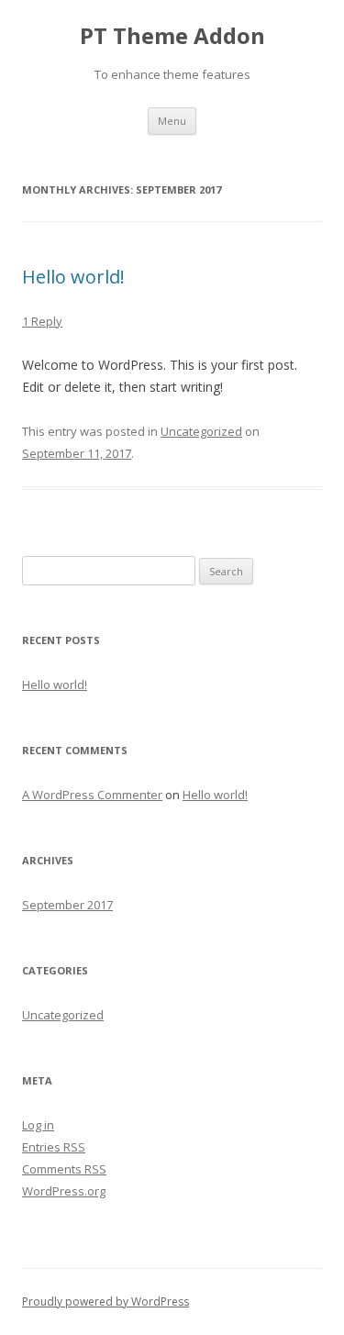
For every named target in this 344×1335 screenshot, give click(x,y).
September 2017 (67, 904)
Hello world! (73, 276)
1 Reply (42, 321)
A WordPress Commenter (92, 794)
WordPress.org (63, 1191)
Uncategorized (201, 431)
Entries (53, 1147)
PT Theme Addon (172, 36)
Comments (64, 1169)
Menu (172, 121)
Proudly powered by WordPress (105, 1301)
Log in (38, 1125)
